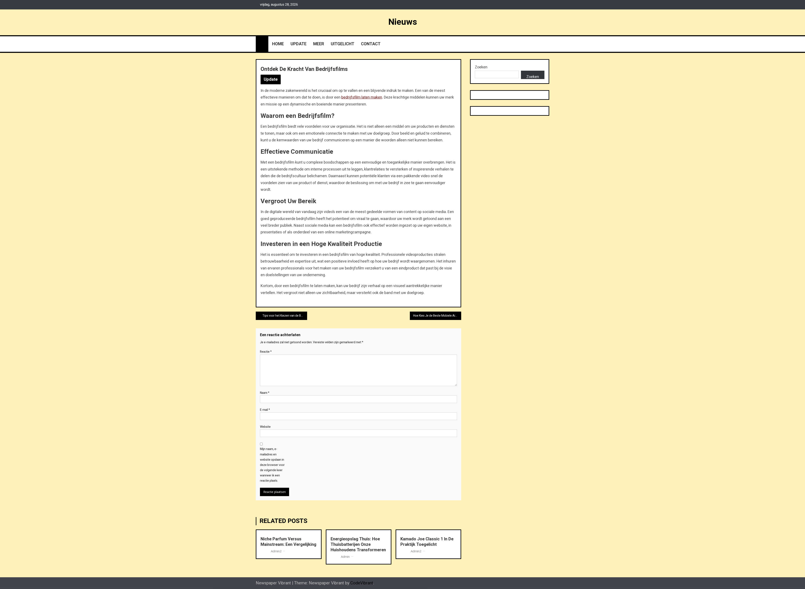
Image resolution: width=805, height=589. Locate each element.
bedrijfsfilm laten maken (361, 97)
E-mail (265, 410)
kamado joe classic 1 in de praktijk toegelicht (426, 541)
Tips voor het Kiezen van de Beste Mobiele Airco (284, 315)
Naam (264, 393)
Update (298, 44)
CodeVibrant (361, 583)
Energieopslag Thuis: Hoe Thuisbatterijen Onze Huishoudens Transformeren (358, 544)
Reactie (266, 352)
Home (278, 44)
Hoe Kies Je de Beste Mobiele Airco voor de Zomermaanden (437, 315)
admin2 (276, 551)
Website (265, 427)
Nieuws (402, 22)
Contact (370, 44)
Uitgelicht (342, 44)
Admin (345, 556)
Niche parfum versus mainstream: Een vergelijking (288, 541)
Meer (318, 44)
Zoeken (481, 67)
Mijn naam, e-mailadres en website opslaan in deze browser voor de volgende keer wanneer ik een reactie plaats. (272, 465)
